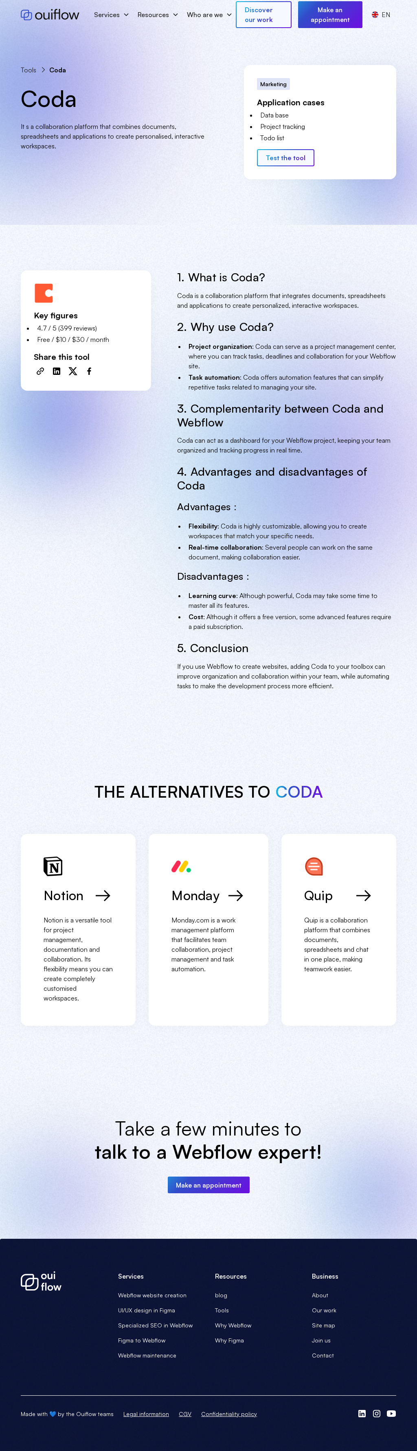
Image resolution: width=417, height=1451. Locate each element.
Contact (323, 1355)
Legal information (146, 1413)
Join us (321, 1340)
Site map (323, 1325)
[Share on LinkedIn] (56, 371)
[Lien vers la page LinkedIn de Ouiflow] (362, 1413)
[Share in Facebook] (89, 371)
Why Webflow (233, 1325)
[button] (111, 15)
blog (221, 1295)
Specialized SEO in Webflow (155, 1325)
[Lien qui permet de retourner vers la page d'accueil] (63, 1281)
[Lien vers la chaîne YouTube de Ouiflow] (391, 1413)
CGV (185, 1413)
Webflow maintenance (147, 1355)
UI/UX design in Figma (146, 1310)
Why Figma (229, 1340)
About (320, 1295)
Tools (222, 1310)
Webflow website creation (152, 1295)
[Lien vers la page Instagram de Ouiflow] (377, 1413)
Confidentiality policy (229, 1413)
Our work (324, 1310)
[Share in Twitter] (72, 371)
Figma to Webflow (141, 1340)
